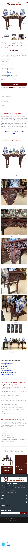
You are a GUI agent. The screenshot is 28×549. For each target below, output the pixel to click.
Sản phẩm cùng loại (14, 451)
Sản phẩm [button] (3, 498)
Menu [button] (2, 495)
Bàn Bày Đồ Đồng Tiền (7, 467)
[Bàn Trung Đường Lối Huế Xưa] (21, 460)
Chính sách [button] (4, 502)
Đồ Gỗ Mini (9, 426)
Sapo (17, 520)
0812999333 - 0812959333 (9, 490)
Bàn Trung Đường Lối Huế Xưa (21, 467)
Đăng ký (23, 513)
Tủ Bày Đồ (22, 423)
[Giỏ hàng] (27, 3)
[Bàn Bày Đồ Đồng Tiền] (7, 460)
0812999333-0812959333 (11, 87)
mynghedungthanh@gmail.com (10, 492)
